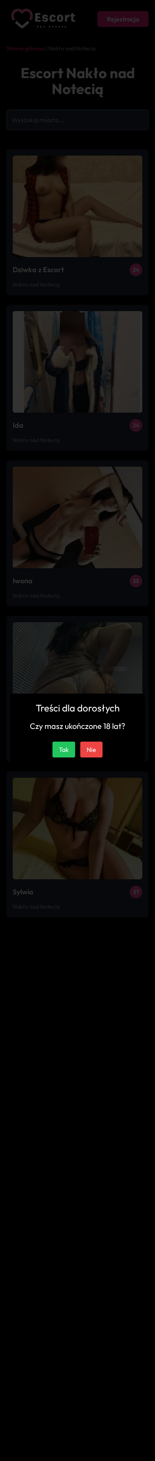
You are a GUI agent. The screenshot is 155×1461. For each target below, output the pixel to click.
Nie (91, 750)
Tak (64, 750)
